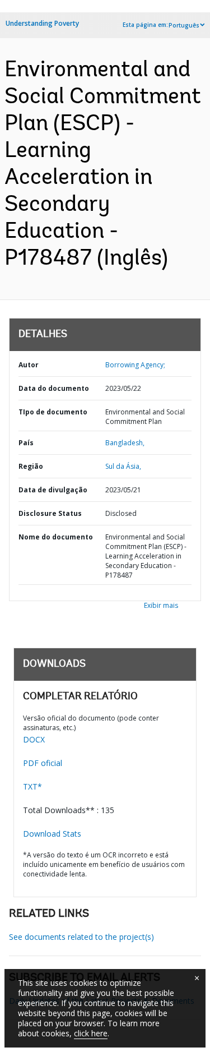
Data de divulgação (52, 490)
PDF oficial (42, 763)
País (26, 442)
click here (91, 1033)
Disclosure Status (50, 513)
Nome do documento (55, 537)
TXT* (32, 786)
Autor (28, 365)
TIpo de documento (52, 412)
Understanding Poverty (42, 23)
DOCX (34, 739)
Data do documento (53, 388)
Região (30, 466)
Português (184, 25)
